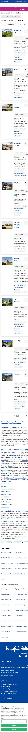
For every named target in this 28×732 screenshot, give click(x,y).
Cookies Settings (14, 721)
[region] (14, 717)
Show (21, 24)
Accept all (14, 729)
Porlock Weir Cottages (6, 504)
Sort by (4, 24)
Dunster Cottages (5, 491)
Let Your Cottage (19, 1)
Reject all (14, 725)
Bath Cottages (4, 486)
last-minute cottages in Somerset (16, 536)
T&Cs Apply (22, 9)
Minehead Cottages (6, 502)
